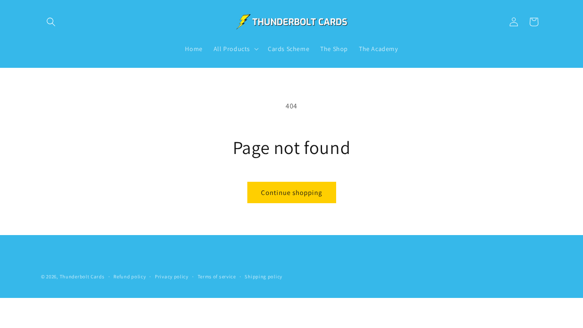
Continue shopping (291, 192)
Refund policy (129, 276)
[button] (51, 22)
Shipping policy (263, 276)
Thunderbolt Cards (82, 276)
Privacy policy (172, 276)
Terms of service (217, 276)
